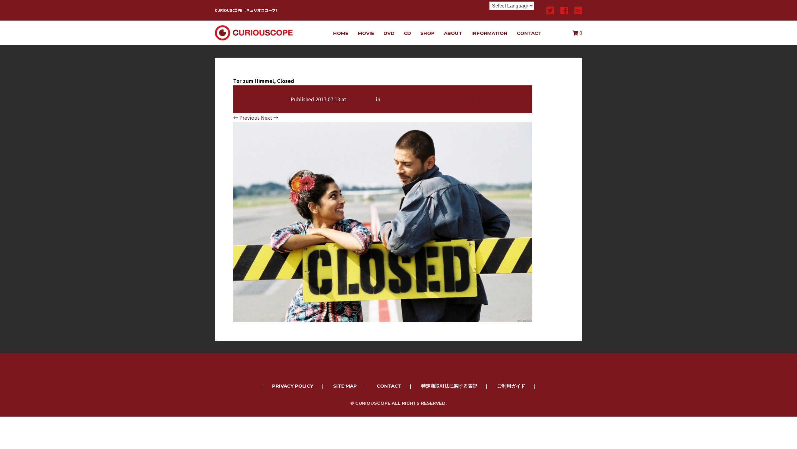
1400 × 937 (361, 99)
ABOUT (453, 33)
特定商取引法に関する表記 (449, 386)
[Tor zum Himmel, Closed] (382, 318)
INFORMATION (489, 33)
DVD (389, 33)
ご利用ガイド (511, 386)
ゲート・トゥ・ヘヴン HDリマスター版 (427, 99)
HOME (340, 33)
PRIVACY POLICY (292, 386)
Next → (269, 117)
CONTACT (529, 33)
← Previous (246, 117)
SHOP (427, 33)
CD (407, 33)
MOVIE (366, 33)
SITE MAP (345, 386)
